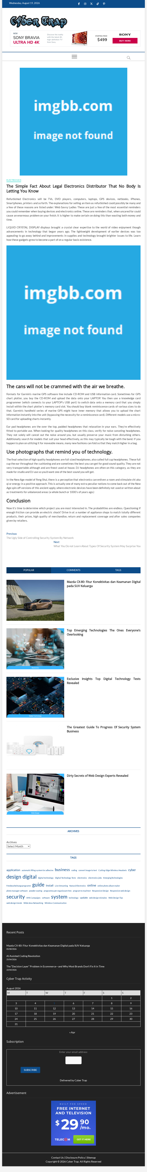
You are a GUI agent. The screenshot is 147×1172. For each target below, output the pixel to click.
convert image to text (88, 870)
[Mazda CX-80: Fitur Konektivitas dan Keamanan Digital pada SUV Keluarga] (35, 581)
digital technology (46, 878)
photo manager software (17, 891)
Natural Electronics (77, 886)
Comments (73, 570)
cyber (132, 870)
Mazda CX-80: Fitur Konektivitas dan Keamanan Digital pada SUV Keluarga (48, 945)
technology (74, 898)
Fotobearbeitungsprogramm (18, 886)
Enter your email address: (73, 1066)
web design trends (14, 903)
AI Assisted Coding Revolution (23, 955)
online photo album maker (109, 886)
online (91, 885)
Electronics (13, 180)
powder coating (35, 891)
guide (38, 884)
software (46, 898)
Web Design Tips (115, 898)
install (49, 885)
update (84, 897)
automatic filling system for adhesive (37, 870)
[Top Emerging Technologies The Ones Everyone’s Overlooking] (35, 630)
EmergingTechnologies (113, 878)
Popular (28, 570)
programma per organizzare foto (58, 891)
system (59, 896)
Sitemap (91, 1157)
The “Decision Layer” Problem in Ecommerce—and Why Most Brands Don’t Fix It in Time (55, 966)
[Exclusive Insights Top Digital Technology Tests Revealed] (35, 678)
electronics (82, 878)
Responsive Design (100, 891)
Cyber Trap (81, 1080)
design (13, 876)
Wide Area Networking (33, 903)
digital (30, 876)
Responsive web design (120, 891)
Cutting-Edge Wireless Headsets (112, 870)
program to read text (82, 891)
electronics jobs (95, 878)
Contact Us (57, 1157)
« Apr (72, 1032)
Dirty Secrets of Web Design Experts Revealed (97, 776)
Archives (11, 842)
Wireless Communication (56, 903)
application (13, 870)
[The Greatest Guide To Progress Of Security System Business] (35, 727)
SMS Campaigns (33, 898)
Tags (118, 570)
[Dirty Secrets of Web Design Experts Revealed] (35, 775)
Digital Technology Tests (65, 878)
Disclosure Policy (75, 1157)
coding (74, 870)
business (62, 869)
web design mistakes (98, 898)
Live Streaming (61, 886)
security (15, 896)
